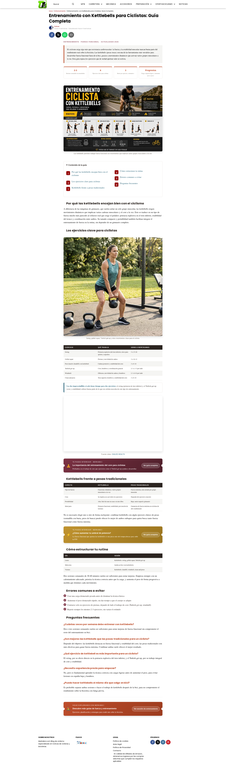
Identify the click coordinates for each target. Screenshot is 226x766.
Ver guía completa (150, 465)
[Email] (71, 35)
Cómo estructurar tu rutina (131, 170)
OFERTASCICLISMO (164, 4)
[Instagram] (163, 742)
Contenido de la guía (77, 165)
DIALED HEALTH (118, 454)
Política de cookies (120, 741)
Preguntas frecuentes (129, 183)
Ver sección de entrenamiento (146, 709)
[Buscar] (73, 4)
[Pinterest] (168, 742)
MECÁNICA (111, 4)
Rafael (56, 26)
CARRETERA (94, 4)
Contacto (117, 750)
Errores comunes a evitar (130, 177)
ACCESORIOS (126, 4)
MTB (83, 4)
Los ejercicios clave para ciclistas (86, 181)
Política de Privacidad (122, 747)
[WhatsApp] (65, 35)
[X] (58, 35)
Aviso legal (117, 744)
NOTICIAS (183, 4)
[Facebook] (52, 35)
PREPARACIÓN (142, 4)
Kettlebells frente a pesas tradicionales (88, 187)
